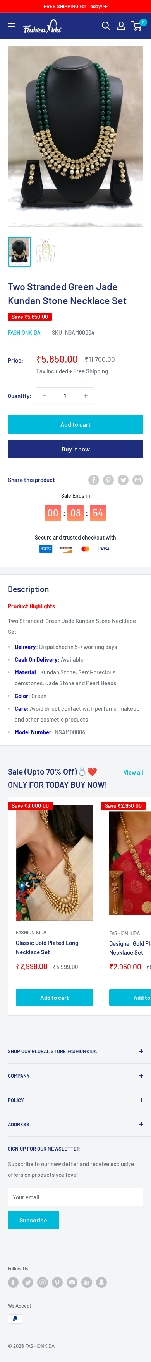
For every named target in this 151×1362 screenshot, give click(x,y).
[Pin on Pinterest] (108, 479)
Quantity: (19, 395)
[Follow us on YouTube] (72, 1282)
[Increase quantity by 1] (85, 396)
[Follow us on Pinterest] (57, 1282)
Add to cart (75, 424)
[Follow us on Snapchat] (101, 1282)
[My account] (121, 26)
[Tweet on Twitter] (123, 479)
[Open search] (106, 26)
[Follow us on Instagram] (42, 1282)
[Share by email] (137, 479)
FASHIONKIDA (24, 332)
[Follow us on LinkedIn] (86, 1282)
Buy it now (76, 449)
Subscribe (33, 1220)
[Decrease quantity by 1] (44, 396)
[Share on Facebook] (93, 479)
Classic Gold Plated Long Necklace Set (47, 947)
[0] (137, 26)
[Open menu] (11, 26)
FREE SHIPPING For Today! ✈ (76, 6)
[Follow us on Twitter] (27, 1282)
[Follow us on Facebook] (13, 1282)
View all (133, 772)
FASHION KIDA (31, 932)
